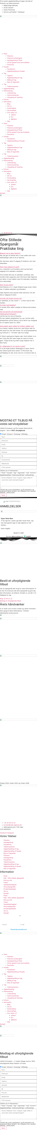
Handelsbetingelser (10, 885)
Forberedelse (11, 108)
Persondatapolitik (10, 887)
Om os (9, 106)
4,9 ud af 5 (3, 14)
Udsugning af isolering (14, 97)
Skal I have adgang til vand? (9, 267)
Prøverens (10, 65)
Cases (6, 882)
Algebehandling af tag (14, 78)
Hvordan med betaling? (8, 305)
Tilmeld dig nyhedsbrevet (18, 929)
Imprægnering (8, 842)
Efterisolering (8, 91)
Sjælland (14, 119)
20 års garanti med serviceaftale (18, 62)
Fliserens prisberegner (14, 58)
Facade (6, 67)
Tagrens (10, 75)
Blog (8, 104)
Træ (5, 84)
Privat (4, 434)
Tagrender (21, 472)
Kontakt (6, 893)
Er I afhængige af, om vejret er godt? (12, 346)
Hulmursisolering (12, 95)
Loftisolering (11, 93)
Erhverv (6, 99)
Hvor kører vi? (12, 112)
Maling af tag (11, 80)
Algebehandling (9, 88)
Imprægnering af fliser (14, 60)
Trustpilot (11, 14)
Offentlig (24, 434)
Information (7, 102)
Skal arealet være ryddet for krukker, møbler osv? (17, 326)
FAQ (8, 121)
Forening (17, 434)
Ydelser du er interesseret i (9, 470)
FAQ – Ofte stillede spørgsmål (14, 878)
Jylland (13, 115)
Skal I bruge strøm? (6, 285)
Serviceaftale (11, 110)
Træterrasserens (12, 86)
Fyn (12, 117)
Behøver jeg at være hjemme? (10, 253)
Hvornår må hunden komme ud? (11, 298)
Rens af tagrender (13, 82)
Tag (5, 73)
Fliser (5, 54)
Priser (5, 876)
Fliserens (10, 56)
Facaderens (11, 69)
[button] (18, 253)
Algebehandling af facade (16, 71)
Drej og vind (8, 880)
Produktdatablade (10, 889)
